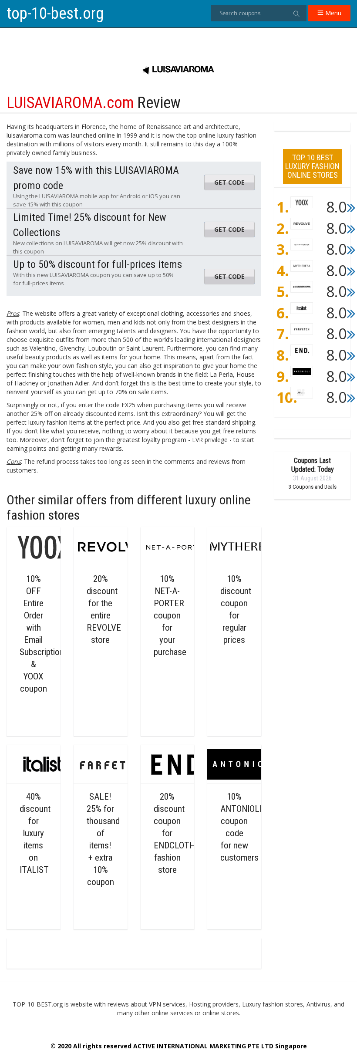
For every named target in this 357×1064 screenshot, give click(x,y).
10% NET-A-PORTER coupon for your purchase (170, 615)
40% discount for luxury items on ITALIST (35, 833)
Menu (332, 13)
